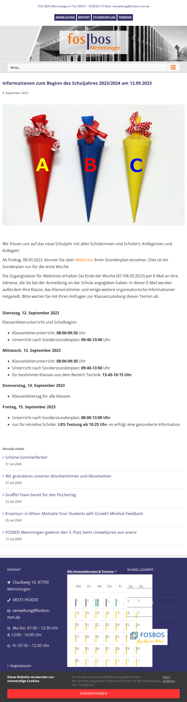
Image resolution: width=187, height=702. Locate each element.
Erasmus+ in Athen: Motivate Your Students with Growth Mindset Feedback (74, 513)
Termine (137, 612)
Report (136, 593)
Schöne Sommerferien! (26, 457)
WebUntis (84, 259)
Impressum (20, 665)
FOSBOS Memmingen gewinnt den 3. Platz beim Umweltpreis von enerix (71, 532)
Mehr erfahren (169, 679)
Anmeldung (140, 583)
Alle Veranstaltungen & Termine (90, 571)
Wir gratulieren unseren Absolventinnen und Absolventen (58, 476)
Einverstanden (93, 693)
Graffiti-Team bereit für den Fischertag (40, 494)
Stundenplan (142, 602)
